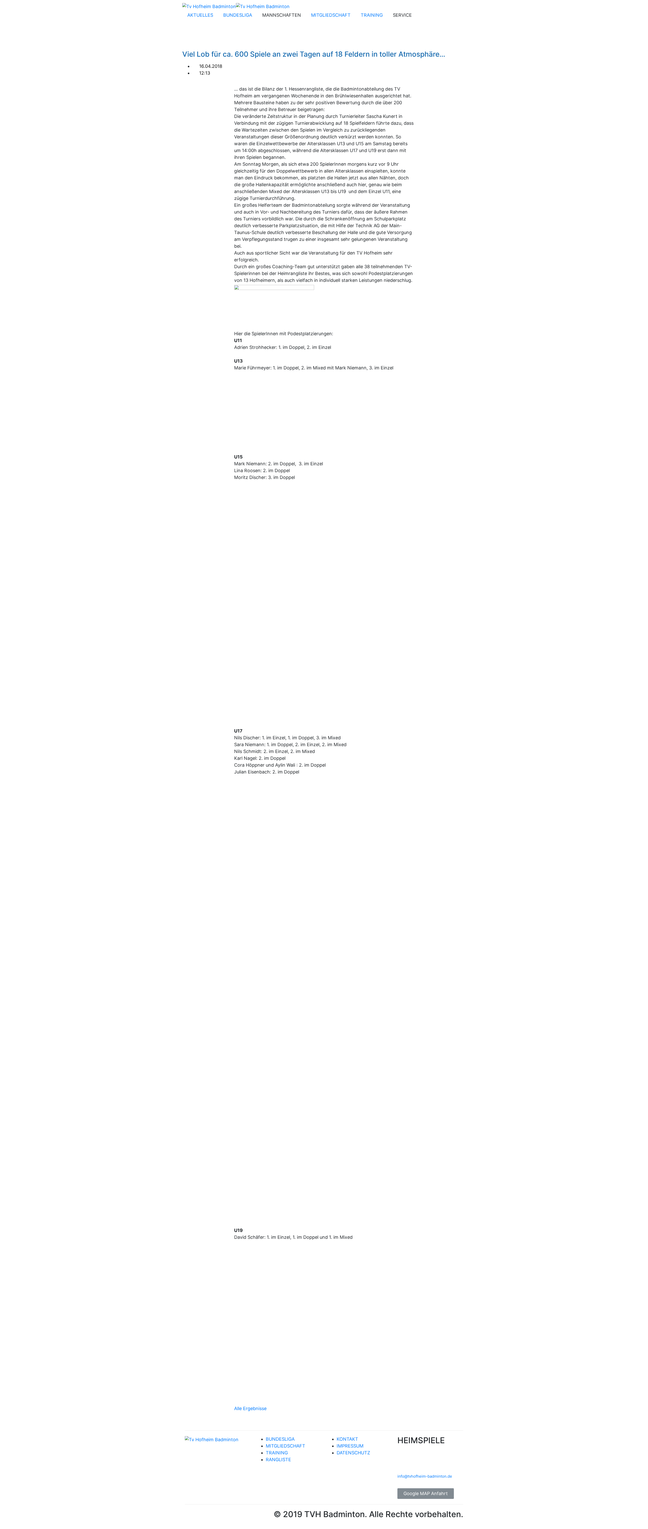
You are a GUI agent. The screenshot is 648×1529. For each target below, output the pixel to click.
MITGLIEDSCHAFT (331, 15)
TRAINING (372, 15)
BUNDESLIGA (237, 15)
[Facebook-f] (191, 1516)
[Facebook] (423, 16)
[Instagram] (437, 16)
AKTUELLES (200, 15)
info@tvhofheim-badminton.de (424, 1476)
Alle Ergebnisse (250, 1408)
